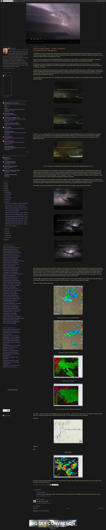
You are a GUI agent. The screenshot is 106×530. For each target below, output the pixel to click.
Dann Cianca (39, 499)
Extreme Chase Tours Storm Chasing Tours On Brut (14, 128)
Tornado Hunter (7, 127)
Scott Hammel (39, 492)
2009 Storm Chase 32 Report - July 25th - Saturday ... (16, 207)
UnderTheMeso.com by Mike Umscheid (11, 365)
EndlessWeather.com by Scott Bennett (11, 339)
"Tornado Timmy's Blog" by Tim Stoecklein (12, 316)
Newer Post (35, 508)
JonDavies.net (6, 344)
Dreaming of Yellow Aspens (9, 163)
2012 (5, 185)
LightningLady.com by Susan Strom (10, 347)
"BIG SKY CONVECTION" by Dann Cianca (12, 252)
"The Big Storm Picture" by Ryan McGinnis (12, 310)
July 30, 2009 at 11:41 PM (43, 496)
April (6, 231)
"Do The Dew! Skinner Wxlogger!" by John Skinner (13, 260)
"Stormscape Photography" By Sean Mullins (12, 303)
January (7, 237)
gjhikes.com (7, 157)
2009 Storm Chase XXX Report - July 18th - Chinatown (16, 212)
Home (68, 508)
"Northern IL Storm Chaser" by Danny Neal (12, 283)
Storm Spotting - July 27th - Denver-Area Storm (15, 205)
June (6, 228)
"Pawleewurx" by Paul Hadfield (9, 287)
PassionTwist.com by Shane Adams (10, 352)
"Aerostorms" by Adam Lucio (9, 246)
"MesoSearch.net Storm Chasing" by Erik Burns (13, 274)
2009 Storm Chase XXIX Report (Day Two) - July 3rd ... (16, 222)
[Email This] (52, 485)
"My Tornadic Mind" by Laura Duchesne (11, 280)
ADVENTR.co (7, 175)
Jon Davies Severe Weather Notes (11, 117)
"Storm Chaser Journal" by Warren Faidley (11, 298)
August (7, 199)
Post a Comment (36, 506)
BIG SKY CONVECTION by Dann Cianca (11, 329)
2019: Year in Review (8, 167)
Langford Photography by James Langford (11, 345)
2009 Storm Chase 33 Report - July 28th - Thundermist (16, 203)
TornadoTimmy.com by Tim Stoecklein (11, 362)
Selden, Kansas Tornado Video (10, 114)
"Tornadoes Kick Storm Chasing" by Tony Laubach (13, 318)
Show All (27, 151)
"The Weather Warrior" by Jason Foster (11, 311)
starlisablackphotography (10, 161)
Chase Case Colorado (9, 131)
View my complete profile (9, 68)
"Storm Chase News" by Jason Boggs (11, 296)
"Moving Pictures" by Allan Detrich (10, 278)
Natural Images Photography (10, 166)
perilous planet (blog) (9, 146)
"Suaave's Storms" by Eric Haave (10, 305)
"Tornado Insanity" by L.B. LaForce (10, 314)
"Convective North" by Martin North (10, 257)
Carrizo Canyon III (7, 158)
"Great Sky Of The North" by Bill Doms (11, 264)
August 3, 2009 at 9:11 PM (43, 503)
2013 (5, 183)
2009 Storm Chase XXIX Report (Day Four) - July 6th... (16, 214)
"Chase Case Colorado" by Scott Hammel (11, 255)
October (7, 196)
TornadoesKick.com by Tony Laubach (11, 360)
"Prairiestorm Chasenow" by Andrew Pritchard (12, 290)
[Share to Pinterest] (57, 485)
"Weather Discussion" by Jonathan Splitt (11, 321)
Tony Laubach (39, 134)
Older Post (101, 508)
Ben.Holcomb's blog (8, 113)
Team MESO (5, 358)
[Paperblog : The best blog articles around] (6, 411)
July (6, 201)
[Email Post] (50, 484)
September (7, 197)
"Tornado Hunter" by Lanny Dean (9, 313)
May (6, 230)
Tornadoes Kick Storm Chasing (11, 123)
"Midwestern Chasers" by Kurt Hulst (10, 277)
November (7, 194)
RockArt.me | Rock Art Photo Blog (12, 170)
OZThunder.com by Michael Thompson (11, 350)
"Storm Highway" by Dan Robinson (10, 300)
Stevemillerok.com (7, 355)
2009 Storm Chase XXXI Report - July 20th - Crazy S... (16, 208)
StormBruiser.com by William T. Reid (10, 357)
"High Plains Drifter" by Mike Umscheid (11, 267)
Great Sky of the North (9, 141)
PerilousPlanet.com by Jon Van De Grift (11, 353)
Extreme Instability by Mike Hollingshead (11, 340)
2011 (5, 186)
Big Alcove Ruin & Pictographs (10, 171)
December (7, 192)
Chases (6, 108)
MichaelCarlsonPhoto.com (8, 348)
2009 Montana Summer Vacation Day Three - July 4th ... (17, 218)
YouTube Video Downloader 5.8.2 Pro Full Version (14, 138)
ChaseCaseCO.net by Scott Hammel (10, 330)
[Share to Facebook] (56, 485)
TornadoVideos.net (7, 363)
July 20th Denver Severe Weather (12, 210)
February (7, 235)
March (6, 233)
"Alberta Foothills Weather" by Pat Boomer (12, 247)
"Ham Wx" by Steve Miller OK (9, 265)
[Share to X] (55, 485)
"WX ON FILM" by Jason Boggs (9, 323)
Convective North (8, 136)
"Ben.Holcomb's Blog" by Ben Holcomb (11, 251)
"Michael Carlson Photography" (9, 275)
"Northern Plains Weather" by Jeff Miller (11, 285)
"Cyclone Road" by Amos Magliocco (10, 259)
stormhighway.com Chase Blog (11, 102)
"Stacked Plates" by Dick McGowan (10, 295)
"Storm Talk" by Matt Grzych (9, 301)
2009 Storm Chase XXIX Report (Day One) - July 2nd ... (17, 223)
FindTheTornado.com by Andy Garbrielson (11, 342)
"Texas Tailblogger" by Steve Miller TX (11, 308)
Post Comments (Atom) (44, 510)
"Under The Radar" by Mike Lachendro (11, 319)
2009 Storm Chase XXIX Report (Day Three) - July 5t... (16, 216)
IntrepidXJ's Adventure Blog (10, 174)
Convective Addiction (7, 334)
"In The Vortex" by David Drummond (10, 269)
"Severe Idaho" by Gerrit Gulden (9, 292)
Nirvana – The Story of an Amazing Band (12, 124)
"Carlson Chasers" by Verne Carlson (10, 254)
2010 (5, 188)
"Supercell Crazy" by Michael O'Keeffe (11, 306)
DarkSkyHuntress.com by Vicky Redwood (11, 337)
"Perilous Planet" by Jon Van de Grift (10, 288)
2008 (5, 239)
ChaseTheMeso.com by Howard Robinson (11, 332)
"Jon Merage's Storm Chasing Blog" (10, 272)
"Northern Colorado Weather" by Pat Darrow (12, 282)
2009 (5, 190)
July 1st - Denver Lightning (10, 225)
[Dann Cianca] (7, 95)
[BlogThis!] (53, 485)
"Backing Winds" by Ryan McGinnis (10, 249)
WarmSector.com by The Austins (10, 366)
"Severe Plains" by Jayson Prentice (10, 293)
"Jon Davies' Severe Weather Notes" (10, 270)
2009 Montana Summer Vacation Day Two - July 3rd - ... (17, 220)
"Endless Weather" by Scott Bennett (10, 262)
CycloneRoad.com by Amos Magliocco (11, 335)
